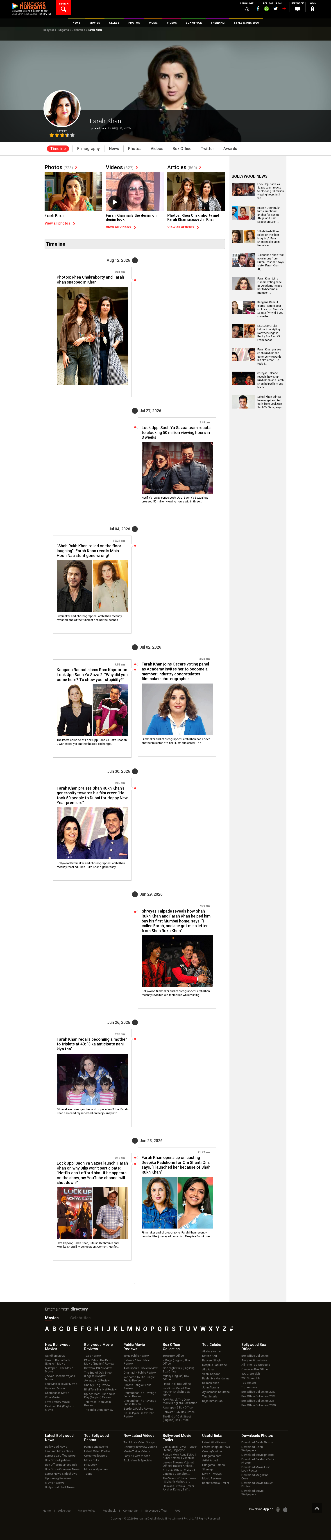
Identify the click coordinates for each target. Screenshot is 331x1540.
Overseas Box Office (254, 1369)
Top (211, 1344)
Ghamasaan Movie (57, 1393)
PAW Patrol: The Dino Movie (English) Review (99, 1361)
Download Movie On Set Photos (257, 1484)
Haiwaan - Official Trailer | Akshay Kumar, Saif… (179, 1487)
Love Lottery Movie (57, 1402)
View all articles (180, 227)
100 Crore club (250, 1373)
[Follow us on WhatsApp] (266, 9)
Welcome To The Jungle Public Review (139, 1378)
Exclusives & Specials (138, 1460)
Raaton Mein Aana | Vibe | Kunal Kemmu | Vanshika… (180, 1456)
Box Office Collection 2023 (258, 1391)
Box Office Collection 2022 (258, 1396)
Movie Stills (91, 1460)
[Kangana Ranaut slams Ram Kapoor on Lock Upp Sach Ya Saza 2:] (243, 312)
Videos (120, 167)
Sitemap (207, 1469)
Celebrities (78, 30)
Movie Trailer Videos (137, 1451)
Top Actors (248, 1382)
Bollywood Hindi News (60, 1487)
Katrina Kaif (209, 1356)
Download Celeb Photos (257, 1442)
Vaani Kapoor (211, 1374)
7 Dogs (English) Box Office (176, 1361)
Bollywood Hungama (56, 30)
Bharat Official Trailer (215, 1483)
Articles (182, 167)
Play (115, 202)
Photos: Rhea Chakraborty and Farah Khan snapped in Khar (193, 217)
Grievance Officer (156, 1510)
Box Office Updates (57, 1460)
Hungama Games (213, 1465)
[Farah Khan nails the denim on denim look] (134, 193)
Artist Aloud (210, 1460)
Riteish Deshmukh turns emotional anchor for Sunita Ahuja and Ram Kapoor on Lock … (268, 214)
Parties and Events (96, 1446)
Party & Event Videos (137, 1456)
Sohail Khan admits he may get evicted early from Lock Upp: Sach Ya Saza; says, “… (269, 403)
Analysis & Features (254, 1360)
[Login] (312, 9)
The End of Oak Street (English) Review (98, 1374)
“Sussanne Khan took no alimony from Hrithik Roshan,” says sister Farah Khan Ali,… (270, 261)
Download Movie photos (257, 1454)
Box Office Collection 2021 (258, 1400)
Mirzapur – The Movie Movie (59, 1369)
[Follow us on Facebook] (258, 8)
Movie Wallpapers (96, 1469)
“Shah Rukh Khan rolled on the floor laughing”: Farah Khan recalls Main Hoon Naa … (268, 238)
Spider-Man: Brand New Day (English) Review (99, 1395)
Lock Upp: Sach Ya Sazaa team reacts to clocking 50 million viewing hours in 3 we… (270, 191)
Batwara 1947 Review (98, 1368)
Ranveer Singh (211, 1360)
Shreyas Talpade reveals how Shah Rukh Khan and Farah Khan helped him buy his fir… (270, 380)
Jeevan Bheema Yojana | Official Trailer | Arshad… (178, 1464)
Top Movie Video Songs (139, 1442)
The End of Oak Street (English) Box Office (177, 1418)
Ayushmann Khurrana (216, 1392)
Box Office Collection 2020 (258, 1405)
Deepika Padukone (214, 1365)
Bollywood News (56, 1446)
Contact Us (130, 1510)
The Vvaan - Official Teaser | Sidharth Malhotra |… (180, 1479)
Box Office (171, 1346)
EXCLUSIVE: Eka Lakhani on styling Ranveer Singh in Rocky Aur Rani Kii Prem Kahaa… (268, 332)
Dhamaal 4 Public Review (140, 1372)
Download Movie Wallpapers (252, 1492)
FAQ (177, 1510)
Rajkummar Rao (212, 1401)
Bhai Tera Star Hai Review (100, 1389)
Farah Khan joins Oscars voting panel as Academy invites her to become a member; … (269, 285)
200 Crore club (250, 1378)
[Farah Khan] (73, 194)
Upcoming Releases (58, 1478)
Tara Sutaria (209, 1396)
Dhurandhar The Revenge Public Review (140, 1394)
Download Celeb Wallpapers (252, 1448)
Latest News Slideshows (61, 1473)
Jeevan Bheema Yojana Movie (60, 1377)
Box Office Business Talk (61, 1464)
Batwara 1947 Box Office (179, 1412)
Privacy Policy (86, 1510)
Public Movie (134, 1346)
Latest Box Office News (60, 1455)
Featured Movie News (59, 1451)
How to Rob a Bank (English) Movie (57, 1361)
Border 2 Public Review (138, 1408)
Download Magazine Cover (254, 1476)
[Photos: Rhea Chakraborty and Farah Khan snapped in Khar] (196, 194)
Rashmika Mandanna (215, 1378)
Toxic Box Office (173, 1355)
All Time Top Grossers (255, 1364)
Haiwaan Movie (55, 1388)
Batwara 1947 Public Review (137, 1361)
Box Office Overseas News (62, 1469)
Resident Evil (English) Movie (59, 1408)
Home (47, 1510)
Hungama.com (211, 1456)
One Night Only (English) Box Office (178, 1369)
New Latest (139, 1435)
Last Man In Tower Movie (61, 1384)
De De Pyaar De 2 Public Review (139, 1414)
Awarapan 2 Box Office (178, 1407)
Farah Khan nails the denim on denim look (131, 217)
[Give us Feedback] (297, 9)
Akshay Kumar (211, 1351)
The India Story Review (98, 1409)
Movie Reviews (54, 1482)
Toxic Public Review (136, 1355)
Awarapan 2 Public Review (141, 1368)
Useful (212, 1435)
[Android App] (278, 1509)
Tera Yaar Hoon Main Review (97, 1403)
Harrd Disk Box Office (177, 1384)
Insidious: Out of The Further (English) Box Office (176, 1392)
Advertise (64, 1510)
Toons (88, 1473)
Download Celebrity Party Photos (257, 1461)
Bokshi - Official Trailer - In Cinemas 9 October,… (179, 1472)
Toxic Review (92, 1355)
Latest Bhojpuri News (216, 1447)
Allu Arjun (208, 1369)
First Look (90, 1464)
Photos (59, 167)
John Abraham (211, 1387)
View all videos (118, 227)
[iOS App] (285, 1509)
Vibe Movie (52, 1397)
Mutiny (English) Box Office (176, 1377)
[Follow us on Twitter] (275, 8)
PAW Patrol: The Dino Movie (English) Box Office (180, 1401)
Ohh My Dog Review (97, 1385)
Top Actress (249, 1387)
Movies (52, 1317)
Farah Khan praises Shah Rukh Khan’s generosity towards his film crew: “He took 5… (269, 356)
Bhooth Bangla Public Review (137, 1386)
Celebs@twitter (212, 1451)
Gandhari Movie (55, 1355)
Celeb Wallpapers (95, 1455)
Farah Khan (54, 215)
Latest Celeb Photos (97, 1451)
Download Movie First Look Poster (255, 1468)
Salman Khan (210, 1383)
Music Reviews (212, 1478)
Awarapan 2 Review (97, 1380)
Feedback (109, 1510)
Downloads (257, 1435)
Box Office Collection (255, 1355)
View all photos (57, 223)
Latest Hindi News (214, 1442)
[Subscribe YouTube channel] (284, 9)
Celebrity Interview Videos (140, 1447)
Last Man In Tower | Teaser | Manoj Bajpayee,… (180, 1448)
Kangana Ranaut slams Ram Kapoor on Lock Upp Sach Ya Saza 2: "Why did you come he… (270, 309)
